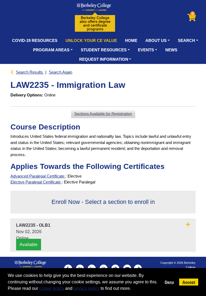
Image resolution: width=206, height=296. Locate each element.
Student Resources (104, 50)
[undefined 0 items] (192, 19)
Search (186, 40)
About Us (156, 40)
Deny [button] (169, 282)
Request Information (103, 59)
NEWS (171, 50)
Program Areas (51, 50)
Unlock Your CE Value (91, 40)
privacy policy (86, 288)
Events (146, 50)
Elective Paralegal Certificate (36, 182)
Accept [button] (188, 282)
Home (131, 40)
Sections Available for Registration (103, 113)
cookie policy (51, 288)
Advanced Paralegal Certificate (37, 176)
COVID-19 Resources (34, 40)
